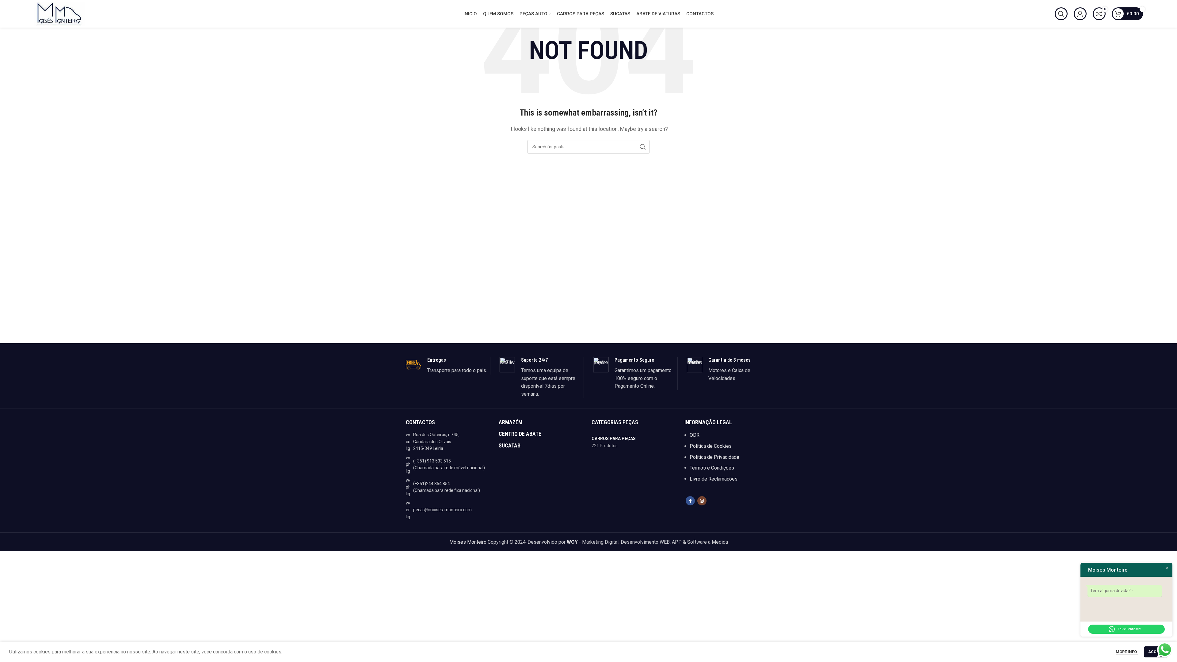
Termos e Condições (712, 468)
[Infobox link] (448, 365)
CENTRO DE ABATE (520, 434)
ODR (694, 435)
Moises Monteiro (467, 542)
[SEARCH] (643, 147)
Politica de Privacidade (714, 457)
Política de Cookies (711, 446)
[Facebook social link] (690, 500)
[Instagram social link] (702, 500)
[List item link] (449, 464)
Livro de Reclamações (713, 479)
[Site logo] (59, 13)
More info (1127, 651)
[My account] (1080, 14)
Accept (1156, 652)
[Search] (1061, 14)
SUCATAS (509, 445)
